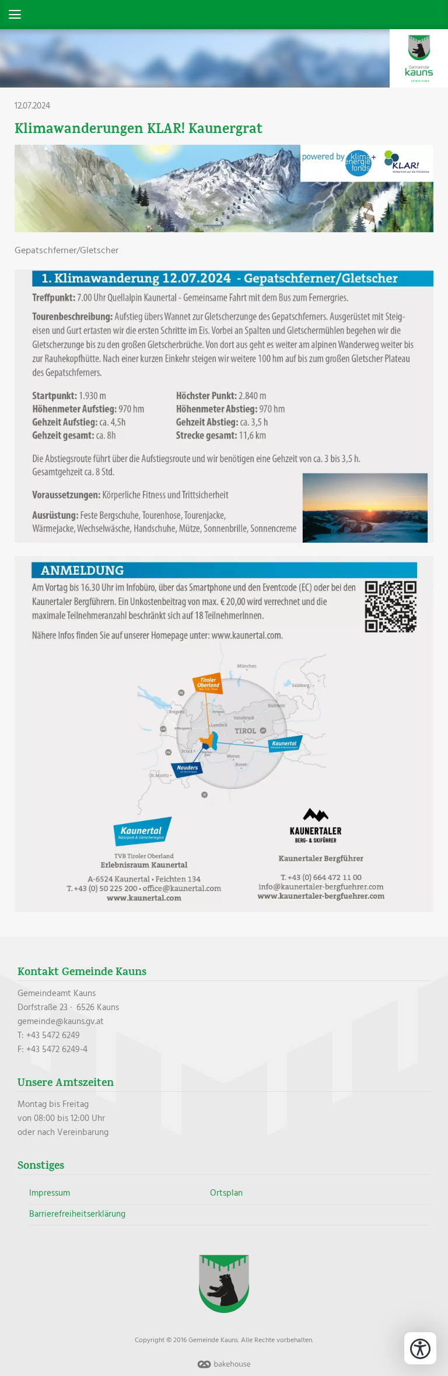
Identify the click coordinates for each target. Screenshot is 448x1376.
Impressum (49, 1193)
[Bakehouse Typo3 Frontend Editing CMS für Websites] (224, 1369)
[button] (224, 14)
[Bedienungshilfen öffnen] (420, 1348)
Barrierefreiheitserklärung (77, 1214)
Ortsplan (226, 1193)
